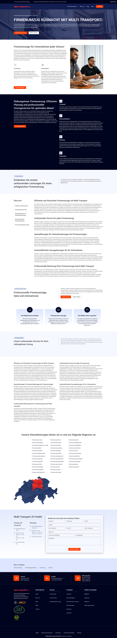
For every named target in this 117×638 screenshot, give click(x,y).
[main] (23, 6)
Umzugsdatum (79, 535)
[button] (73, 6)
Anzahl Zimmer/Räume (54, 535)
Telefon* (51, 525)
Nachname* (69, 521)
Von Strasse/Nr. (52, 528)
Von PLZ (69, 528)
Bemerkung (51, 538)
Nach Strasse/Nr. (89, 528)
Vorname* (51, 521)
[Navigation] (22, 590)
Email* (86, 521)
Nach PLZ (51, 532)
